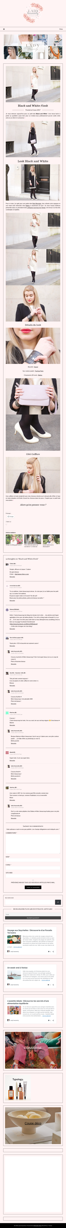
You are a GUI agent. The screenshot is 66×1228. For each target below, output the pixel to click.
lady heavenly (15, 651)
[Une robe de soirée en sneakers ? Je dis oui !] (32, 539)
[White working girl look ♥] (14, 539)
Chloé (11, 563)
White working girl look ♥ (13, 545)
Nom (8, 857)
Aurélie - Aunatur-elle (16, 673)
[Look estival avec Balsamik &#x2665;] (51, 539)
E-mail (8, 865)
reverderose (14, 585)
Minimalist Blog (38, 1225)
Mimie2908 (13, 609)
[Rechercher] (58, 902)
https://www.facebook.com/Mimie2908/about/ (23, 624)
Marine (12, 712)
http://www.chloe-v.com (22, 574)
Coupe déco (33, 1123)
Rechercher (9, 898)
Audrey (12, 787)
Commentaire (11, 833)
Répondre (12, 576)
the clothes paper (15, 637)
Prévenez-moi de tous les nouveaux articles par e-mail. (33, 882)
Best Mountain (36, 203)
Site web (9, 873)
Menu (61, 29)
